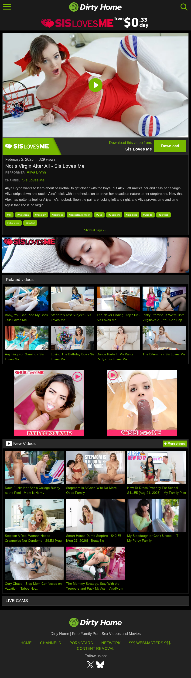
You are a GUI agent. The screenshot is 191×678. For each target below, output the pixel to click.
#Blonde (147, 215)
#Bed (99, 215)
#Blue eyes (13, 223)
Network (111, 643)
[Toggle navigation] (7, 7)
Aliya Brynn (36, 172)
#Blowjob (163, 215)
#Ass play (40, 215)
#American (23, 215)
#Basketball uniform (79, 215)
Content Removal (95, 649)
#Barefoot (57, 215)
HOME (26, 643)
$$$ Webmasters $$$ (150, 643)
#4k (9, 215)
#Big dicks (131, 215)
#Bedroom (114, 215)
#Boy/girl (30, 223)
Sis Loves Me (33, 180)
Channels (50, 643)
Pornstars (81, 643)
